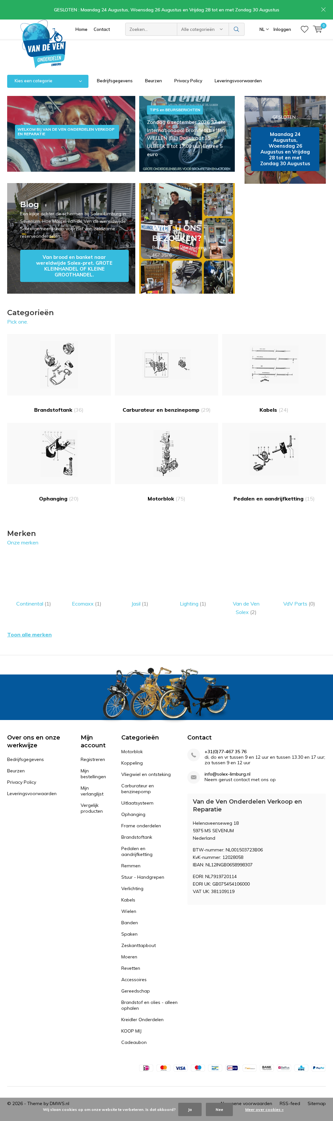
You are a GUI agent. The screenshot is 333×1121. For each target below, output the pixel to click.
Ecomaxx (86, 603)
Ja (190, 1109)
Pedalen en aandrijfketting (274, 498)
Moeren (129, 957)
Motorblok (166, 498)
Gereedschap (135, 991)
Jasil (139, 603)
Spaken (129, 934)
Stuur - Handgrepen (142, 877)
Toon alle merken (29, 634)
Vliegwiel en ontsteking (146, 774)
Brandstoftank (59, 410)
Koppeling (132, 763)
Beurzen (153, 80)
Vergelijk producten (92, 808)
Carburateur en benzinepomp (167, 410)
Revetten (130, 968)
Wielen (128, 911)
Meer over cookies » (264, 1109)
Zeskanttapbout (138, 945)
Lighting (193, 603)
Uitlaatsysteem (137, 803)
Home (81, 29)
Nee (219, 1109)
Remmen (130, 866)
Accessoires (134, 979)
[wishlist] (304, 29)
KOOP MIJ (131, 1031)
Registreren (93, 759)
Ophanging (59, 498)
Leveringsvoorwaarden (238, 80)
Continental (33, 603)
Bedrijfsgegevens (115, 80)
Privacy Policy (188, 80)
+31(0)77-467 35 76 (225, 751)
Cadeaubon (134, 1042)
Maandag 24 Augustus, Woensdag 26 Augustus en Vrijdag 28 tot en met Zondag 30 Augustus (285, 140)
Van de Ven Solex (246, 607)
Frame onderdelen (141, 826)
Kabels (274, 410)
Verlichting (132, 888)
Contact (102, 29)
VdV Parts (299, 603)
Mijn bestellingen (93, 774)
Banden (129, 923)
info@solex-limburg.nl (227, 774)
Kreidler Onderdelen (142, 1019)
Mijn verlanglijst (92, 791)
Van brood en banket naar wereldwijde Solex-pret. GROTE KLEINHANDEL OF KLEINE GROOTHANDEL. (71, 238)
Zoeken (237, 29)
